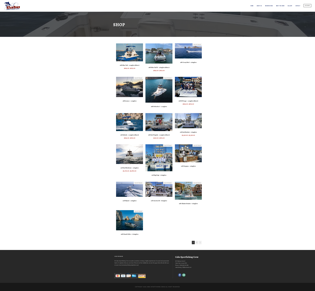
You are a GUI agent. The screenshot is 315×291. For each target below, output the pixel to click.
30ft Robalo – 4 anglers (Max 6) (129, 135)
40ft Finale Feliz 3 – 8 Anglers (129, 234)
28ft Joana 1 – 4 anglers (129, 101)
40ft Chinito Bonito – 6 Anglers (188, 204)
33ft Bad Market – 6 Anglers (188, 132)
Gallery (290, 5)
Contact (297, 5)
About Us (259, 5)
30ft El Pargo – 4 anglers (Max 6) (188, 101)
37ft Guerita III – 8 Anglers (159, 201)
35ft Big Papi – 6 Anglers (159, 175)
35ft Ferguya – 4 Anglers (188, 166)
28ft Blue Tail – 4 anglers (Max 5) (129, 65)
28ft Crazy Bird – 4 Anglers (188, 62)
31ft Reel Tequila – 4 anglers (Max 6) (159, 135)
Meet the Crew (280, 5)
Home (251, 5)
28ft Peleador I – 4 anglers (159, 106)
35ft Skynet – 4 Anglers (129, 201)
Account (307, 5)
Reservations (269, 5)
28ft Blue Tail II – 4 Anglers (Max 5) (158, 67)
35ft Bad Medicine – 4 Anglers (130, 168)
